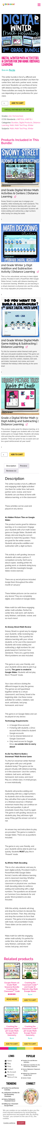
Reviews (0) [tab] (11, 471)
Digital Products (25, 123)
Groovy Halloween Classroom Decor (9, 1100)
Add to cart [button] (30, 1000)
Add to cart (17, 103)
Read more (12, 999)
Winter (30, 125)
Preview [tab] (23, 466)
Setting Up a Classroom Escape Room (29, 1074)
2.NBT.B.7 (29, 119)
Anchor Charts (26, 1078)
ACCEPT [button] (21, 1123)
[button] (36, 18)
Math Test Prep (21, 125)
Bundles (14, 123)
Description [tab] (11, 466)
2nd (9, 116)
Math (12, 125)
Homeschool (17, 116)
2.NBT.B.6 (20, 119)
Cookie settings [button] (9, 1123)
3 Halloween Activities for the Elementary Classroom (31, 1065)
